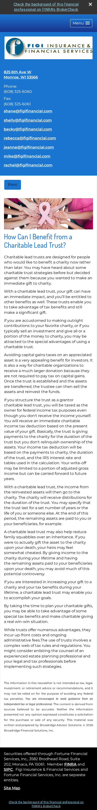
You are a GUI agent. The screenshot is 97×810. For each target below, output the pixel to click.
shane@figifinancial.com (28, 111)
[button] (81, 23)
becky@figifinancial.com (28, 129)
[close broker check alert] (90, 4)
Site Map (12, 788)
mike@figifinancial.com (27, 156)
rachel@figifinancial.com (28, 165)
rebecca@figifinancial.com (30, 138)
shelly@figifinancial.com (28, 120)
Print (12, 184)
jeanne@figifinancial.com (29, 147)
